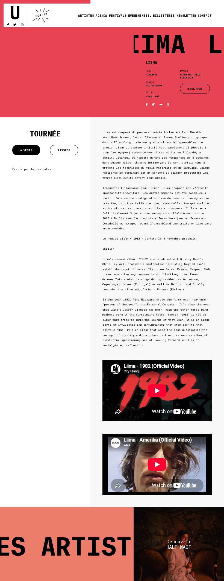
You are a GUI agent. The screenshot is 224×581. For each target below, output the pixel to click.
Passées (64, 150)
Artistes (86, 15)
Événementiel (139, 15)
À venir (26, 150)
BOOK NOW (194, 88)
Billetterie (164, 15)
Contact (205, 15)
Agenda (101, 15)
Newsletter (186, 15)
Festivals (117, 15)
